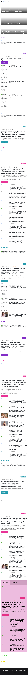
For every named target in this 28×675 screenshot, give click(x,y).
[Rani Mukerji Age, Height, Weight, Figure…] (14, 19)
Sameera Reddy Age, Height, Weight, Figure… (7, 11)
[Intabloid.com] (6, 1)
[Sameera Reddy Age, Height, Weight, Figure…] (7, 8)
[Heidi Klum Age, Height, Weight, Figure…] (20, 8)
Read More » (4, 62)
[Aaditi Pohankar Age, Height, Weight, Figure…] (7, 29)
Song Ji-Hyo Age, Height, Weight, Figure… (17, 96)
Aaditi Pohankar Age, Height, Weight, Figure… (7, 33)
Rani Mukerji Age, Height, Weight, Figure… (12, 24)
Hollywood (14, 582)
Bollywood (5, 582)
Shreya (3, 56)
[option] (14, 19)
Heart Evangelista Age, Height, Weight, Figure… (20, 33)
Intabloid (3, 129)
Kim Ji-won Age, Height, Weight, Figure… (16, 82)
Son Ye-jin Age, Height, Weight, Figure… (16, 67)
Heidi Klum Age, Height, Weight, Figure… (19, 11)
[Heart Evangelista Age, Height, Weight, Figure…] (20, 29)
